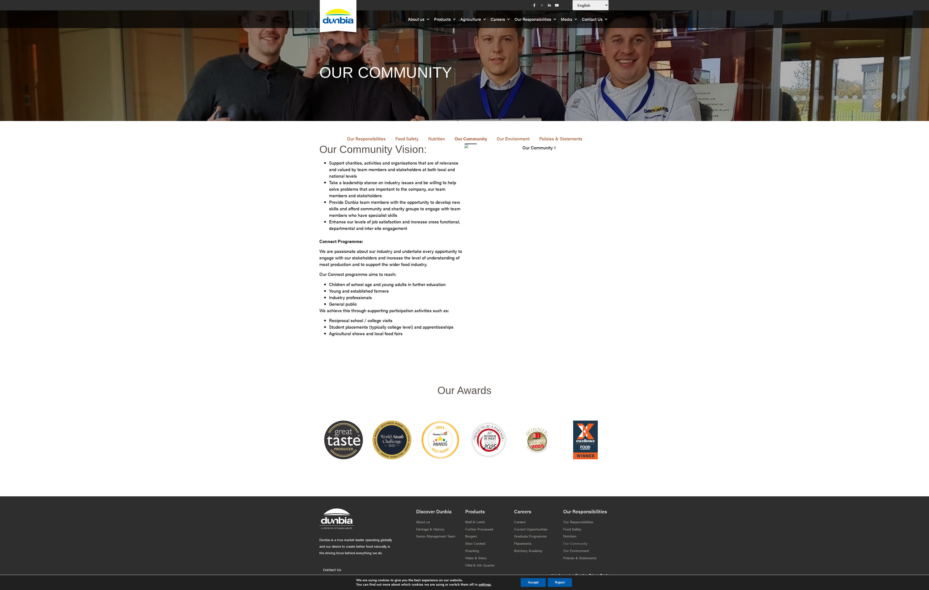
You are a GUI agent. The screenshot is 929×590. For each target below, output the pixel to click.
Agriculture (470, 19)
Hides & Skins (476, 557)
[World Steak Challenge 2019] (585, 440)
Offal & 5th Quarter (479, 565)
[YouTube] (557, 5)
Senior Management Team (435, 536)
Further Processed (479, 529)
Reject (560, 582)
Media (566, 19)
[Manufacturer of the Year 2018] (488, 440)
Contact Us (592, 19)
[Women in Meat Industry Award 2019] (537, 440)
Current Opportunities (530, 529)
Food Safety (407, 139)
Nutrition (436, 139)
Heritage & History (430, 529)
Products (442, 19)
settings (485, 584)
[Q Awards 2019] (440, 440)
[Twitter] (542, 5)
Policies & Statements (560, 139)
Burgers (471, 536)
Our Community (471, 139)
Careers (498, 19)
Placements (523, 543)
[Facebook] (534, 5)
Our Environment (513, 139)
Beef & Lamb (475, 521)
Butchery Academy (528, 550)
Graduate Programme (530, 536)
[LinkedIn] (549, 5)
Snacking (472, 550)
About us (416, 19)
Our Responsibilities (533, 19)
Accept (533, 582)
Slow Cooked (475, 543)
